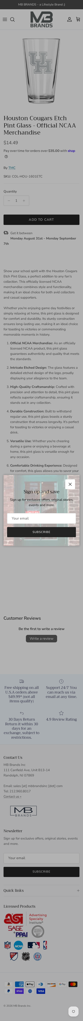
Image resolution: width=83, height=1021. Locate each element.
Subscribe (41, 532)
